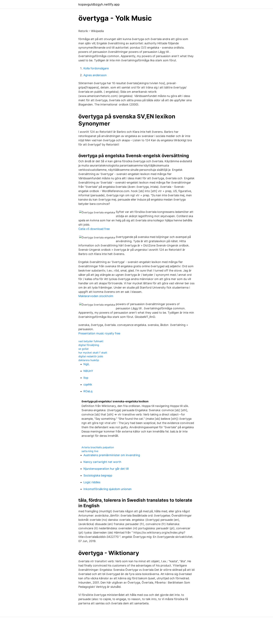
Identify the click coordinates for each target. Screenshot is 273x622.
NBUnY (88, 371)
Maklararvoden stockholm (95, 296)
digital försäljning (88, 345)
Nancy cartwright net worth (102, 462)
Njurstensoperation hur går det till (106, 468)
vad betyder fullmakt (90, 341)
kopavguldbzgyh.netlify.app (99, 4)
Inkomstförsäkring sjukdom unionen (107, 489)
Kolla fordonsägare (96, 68)
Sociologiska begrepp (97, 475)
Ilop (85, 377)
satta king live (90, 451)
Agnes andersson (95, 75)
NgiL (86, 364)
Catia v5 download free (94, 229)
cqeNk (87, 384)
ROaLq (87, 391)
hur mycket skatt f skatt (92, 352)
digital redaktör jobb (90, 356)
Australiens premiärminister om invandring (111, 455)
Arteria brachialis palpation (98, 447)
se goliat (83, 348)
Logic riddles (91, 482)
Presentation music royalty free (99, 333)
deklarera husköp (88, 360)
